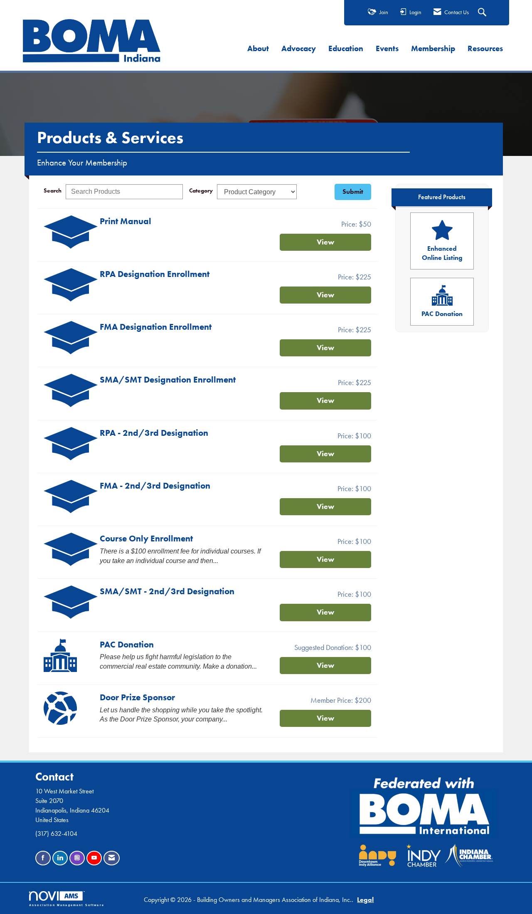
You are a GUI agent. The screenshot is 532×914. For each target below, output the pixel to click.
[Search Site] (483, 12)
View (325, 242)
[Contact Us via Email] (111, 858)
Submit (352, 191)
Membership (433, 48)
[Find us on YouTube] (94, 858)
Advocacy (298, 48)
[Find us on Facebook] (43, 858)
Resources (485, 48)
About (258, 48)
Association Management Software (66, 905)
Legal (365, 900)
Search (53, 190)
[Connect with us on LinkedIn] (60, 858)
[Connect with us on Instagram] (77, 858)
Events (387, 48)
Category (201, 190)
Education (345, 48)
